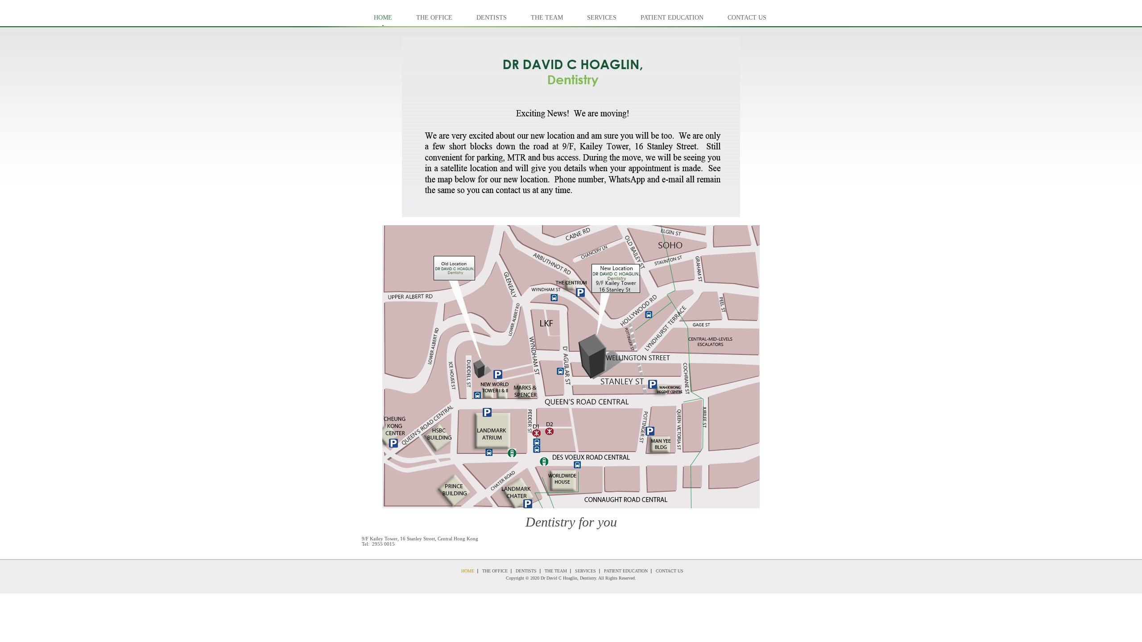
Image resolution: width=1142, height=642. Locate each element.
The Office (434, 17)
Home (383, 17)
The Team (547, 17)
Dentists (491, 17)
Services (602, 17)
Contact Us (747, 17)
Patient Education (672, 17)
